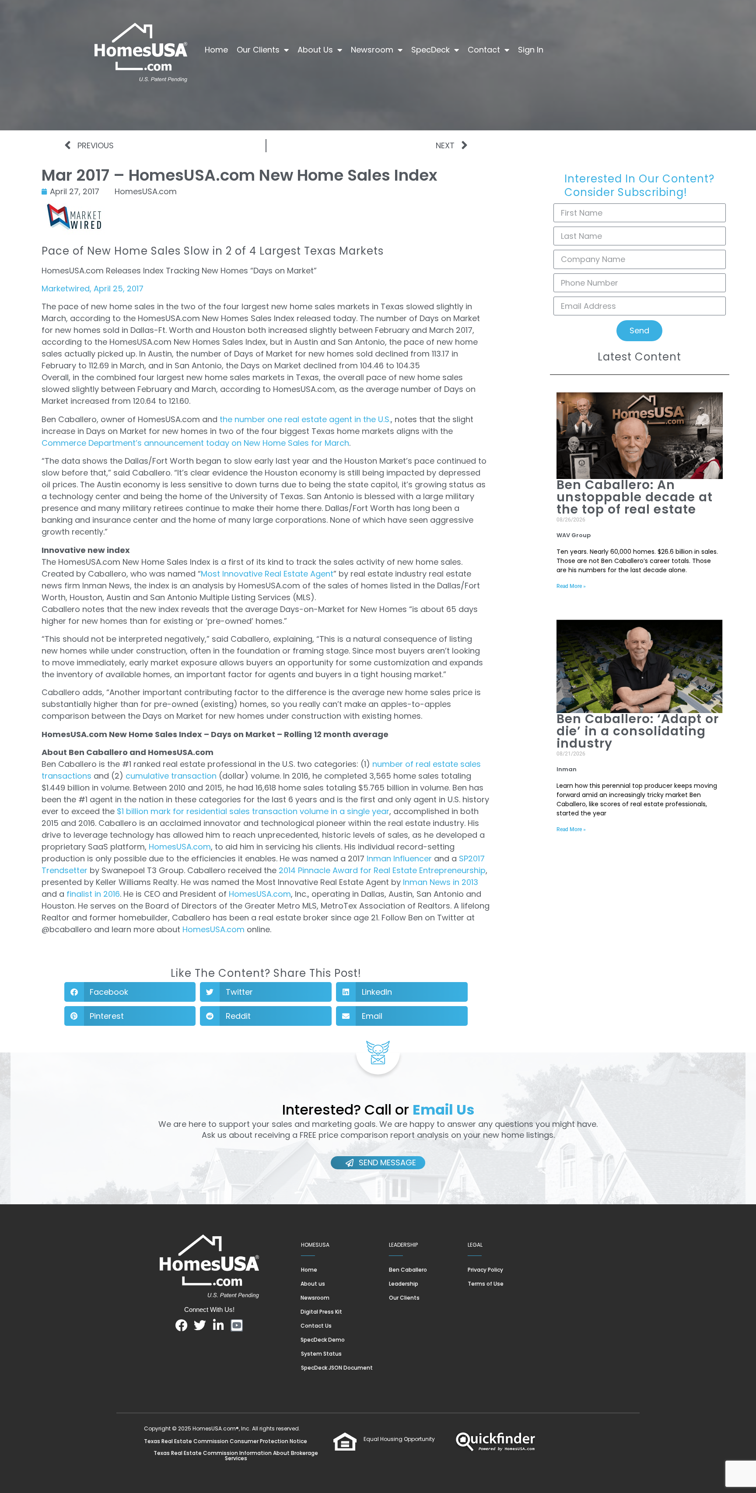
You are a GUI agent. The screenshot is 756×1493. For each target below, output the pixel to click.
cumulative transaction (171, 775)
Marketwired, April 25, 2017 (93, 288)
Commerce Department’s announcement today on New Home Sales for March (195, 442)
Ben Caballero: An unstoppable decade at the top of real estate (634, 497)
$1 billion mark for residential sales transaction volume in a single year (253, 811)
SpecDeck (430, 49)
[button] (130, 992)
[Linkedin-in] (218, 1325)
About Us (315, 49)
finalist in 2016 (93, 893)
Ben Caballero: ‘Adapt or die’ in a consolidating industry (637, 731)
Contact (484, 49)
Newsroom (372, 49)
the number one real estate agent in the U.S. (305, 419)
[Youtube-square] (237, 1325)
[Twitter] (200, 1325)
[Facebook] (181, 1325)
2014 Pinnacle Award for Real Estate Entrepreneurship (382, 870)
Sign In (530, 49)
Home (216, 49)
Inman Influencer (400, 858)
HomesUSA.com (180, 846)
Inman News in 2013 (440, 882)
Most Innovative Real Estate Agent (267, 573)
